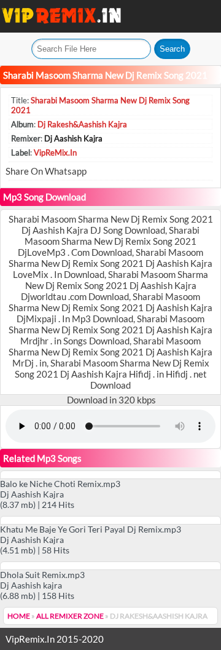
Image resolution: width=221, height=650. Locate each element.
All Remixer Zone (70, 615)
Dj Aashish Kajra (73, 138)
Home (18, 615)
